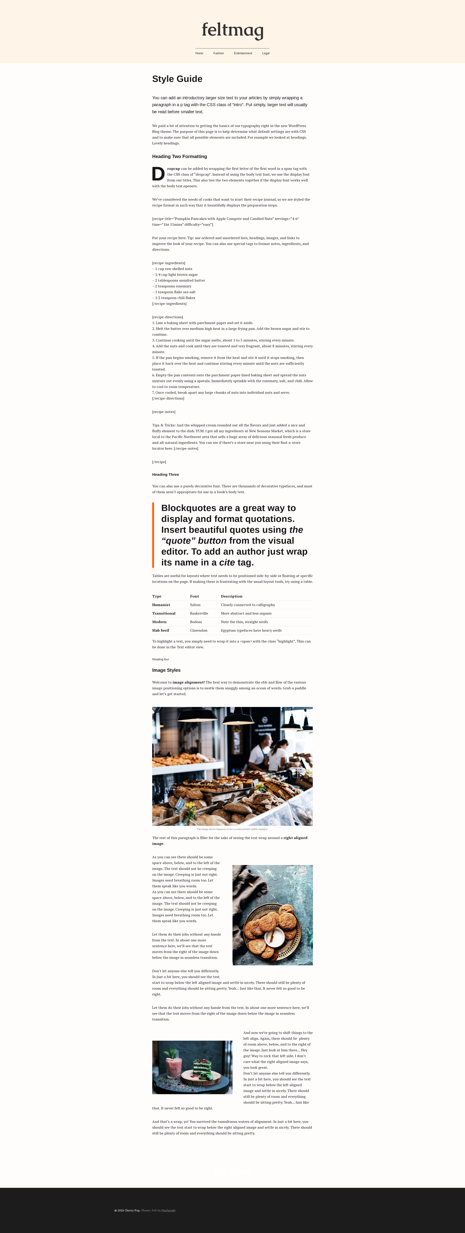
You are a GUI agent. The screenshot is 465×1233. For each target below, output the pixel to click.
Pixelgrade (168, 1210)
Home (199, 53)
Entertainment (243, 53)
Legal (266, 53)
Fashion (218, 53)
